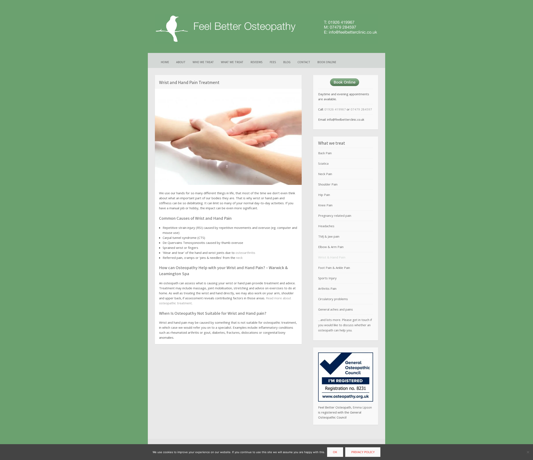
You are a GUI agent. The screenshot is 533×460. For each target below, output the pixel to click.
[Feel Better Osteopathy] (266, 43)
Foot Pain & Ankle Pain (334, 268)
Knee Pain (325, 205)
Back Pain (325, 153)
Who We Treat (203, 62)
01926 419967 (335, 109)
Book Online (326, 62)
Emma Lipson (362, 407)
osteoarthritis (245, 253)
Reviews (256, 62)
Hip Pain (324, 195)
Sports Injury (327, 278)
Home (165, 62)
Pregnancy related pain (334, 215)
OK (335, 452)
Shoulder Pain (327, 184)
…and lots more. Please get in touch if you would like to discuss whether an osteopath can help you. (345, 325)
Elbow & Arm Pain (331, 247)
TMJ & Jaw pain (328, 236)
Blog (286, 62)
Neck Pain (325, 174)
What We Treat (232, 62)
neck (239, 258)
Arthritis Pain (327, 288)
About (181, 62)
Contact (304, 62)
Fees (273, 62)
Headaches (326, 226)
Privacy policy (363, 452)
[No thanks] (528, 452)
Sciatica (323, 163)
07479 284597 (361, 109)
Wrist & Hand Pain (331, 257)
